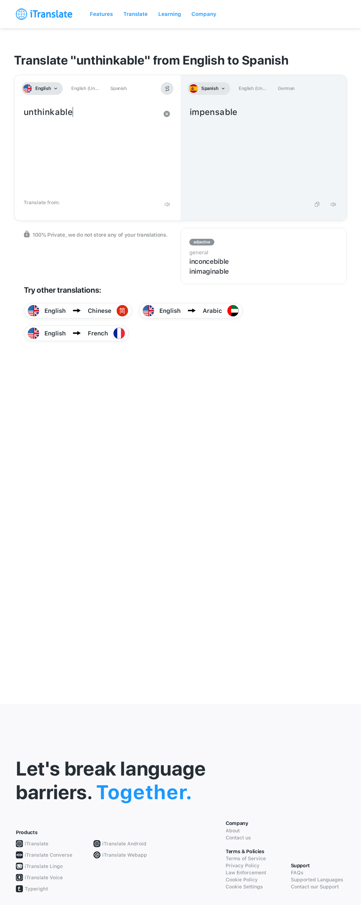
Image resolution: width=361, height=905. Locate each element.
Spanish (118, 88)
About (233, 830)
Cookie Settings (244, 886)
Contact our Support (315, 886)
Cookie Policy (242, 879)
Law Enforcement (246, 872)
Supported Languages (317, 879)
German (286, 88)
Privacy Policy (242, 865)
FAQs (297, 872)
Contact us (238, 837)
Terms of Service (246, 858)
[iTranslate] (44, 14)
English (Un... (85, 88)
